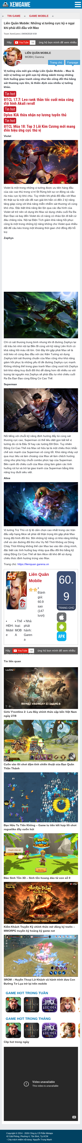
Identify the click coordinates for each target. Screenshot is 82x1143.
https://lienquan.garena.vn (33, 564)
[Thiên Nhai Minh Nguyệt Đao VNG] (67, 1030)
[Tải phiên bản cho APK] (61, 636)
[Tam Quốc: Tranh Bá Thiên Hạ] (13, 1005)
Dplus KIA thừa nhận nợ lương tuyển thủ (35, 115)
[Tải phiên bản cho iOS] (61, 617)
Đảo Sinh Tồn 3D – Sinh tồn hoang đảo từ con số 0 (37, 877)
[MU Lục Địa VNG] (49, 1005)
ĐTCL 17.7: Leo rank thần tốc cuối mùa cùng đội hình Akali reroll (39, 101)
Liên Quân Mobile (38, 52)
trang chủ (66, 607)
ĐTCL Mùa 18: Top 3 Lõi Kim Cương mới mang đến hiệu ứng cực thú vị (39, 128)
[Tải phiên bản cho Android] (61, 627)
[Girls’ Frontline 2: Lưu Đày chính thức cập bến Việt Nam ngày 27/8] (41, 688)
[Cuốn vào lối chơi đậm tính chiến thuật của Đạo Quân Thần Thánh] (41, 740)
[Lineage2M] (31, 1005)
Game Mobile (38, 15)
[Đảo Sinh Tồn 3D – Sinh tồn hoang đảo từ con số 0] (41, 854)
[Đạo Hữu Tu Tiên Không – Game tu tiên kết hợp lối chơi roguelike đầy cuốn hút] (41, 797)
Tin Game (13, 15)
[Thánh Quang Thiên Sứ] (67, 1005)
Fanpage (72, 62)
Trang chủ (56, 62)
